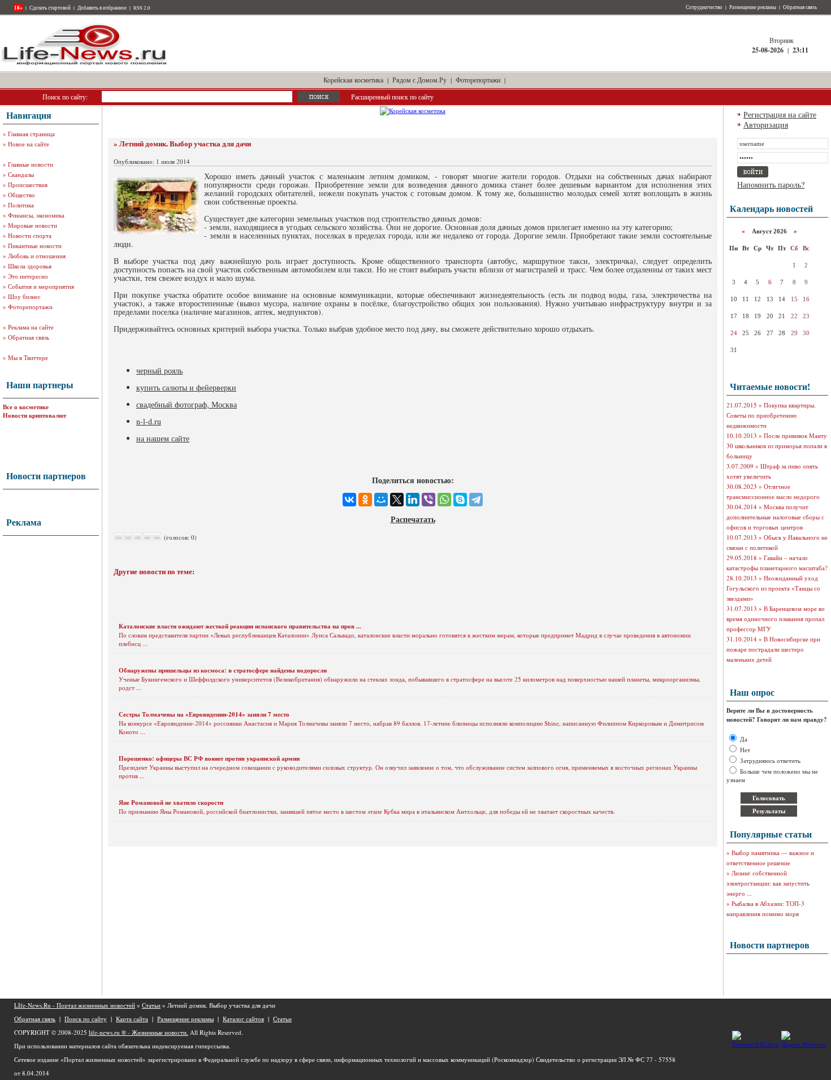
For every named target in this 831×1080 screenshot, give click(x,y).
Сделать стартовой (50, 8)
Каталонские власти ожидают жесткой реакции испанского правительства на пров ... (240, 626)
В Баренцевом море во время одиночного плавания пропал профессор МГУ (775, 618)
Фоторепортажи (478, 79)
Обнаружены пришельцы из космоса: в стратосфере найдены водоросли (223, 670)
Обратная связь (800, 7)
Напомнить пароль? (770, 184)
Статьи (151, 1005)
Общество (21, 194)
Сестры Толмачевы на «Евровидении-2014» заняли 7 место (204, 714)
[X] (397, 499)
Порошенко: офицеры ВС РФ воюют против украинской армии (209, 758)
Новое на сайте (28, 144)
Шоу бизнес (24, 296)
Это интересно (28, 276)
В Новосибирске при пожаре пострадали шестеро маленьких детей (773, 649)
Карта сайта (132, 1018)
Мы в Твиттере (28, 357)
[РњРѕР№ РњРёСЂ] (381, 499)
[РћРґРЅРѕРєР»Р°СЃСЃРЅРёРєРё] (365, 499)
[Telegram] (476, 499)
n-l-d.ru (148, 421)
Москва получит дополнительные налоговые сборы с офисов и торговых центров (775, 516)
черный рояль (159, 370)
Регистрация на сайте (779, 114)
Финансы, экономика (36, 215)
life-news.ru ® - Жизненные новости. (138, 1032)
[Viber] (428, 499)
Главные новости (30, 164)
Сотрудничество (704, 7)
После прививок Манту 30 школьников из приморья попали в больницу (776, 445)
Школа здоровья (29, 266)
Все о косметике (26, 406)
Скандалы (21, 174)
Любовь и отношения (37, 255)
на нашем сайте (162, 438)
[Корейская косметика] (412, 110)
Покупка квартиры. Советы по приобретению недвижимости (771, 415)
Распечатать (413, 519)
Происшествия (27, 184)
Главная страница (31, 133)
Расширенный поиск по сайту (392, 96)
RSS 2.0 (141, 8)
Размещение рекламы (752, 7)
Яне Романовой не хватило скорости (171, 802)
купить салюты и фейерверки (186, 387)
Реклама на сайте (31, 327)
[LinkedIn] (412, 499)
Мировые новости (32, 225)
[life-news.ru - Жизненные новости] (85, 64)
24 (733, 332)
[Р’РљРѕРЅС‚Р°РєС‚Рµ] (349, 499)
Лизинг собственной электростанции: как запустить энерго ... (768, 883)
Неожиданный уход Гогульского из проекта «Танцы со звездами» (773, 588)
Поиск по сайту (85, 1018)
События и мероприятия (41, 286)
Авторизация (765, 124)
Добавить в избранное (102, 8)
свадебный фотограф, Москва (186, 404)
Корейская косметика (353, 79)
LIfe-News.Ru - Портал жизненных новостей (74, 1005)
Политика (21, 205)
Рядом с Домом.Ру (419, 79)
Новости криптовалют (34, 415)
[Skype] (460, 499)
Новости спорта (29, 235)
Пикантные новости (35, 245)
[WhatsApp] (444, 499)
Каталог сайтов (243, 1018)
